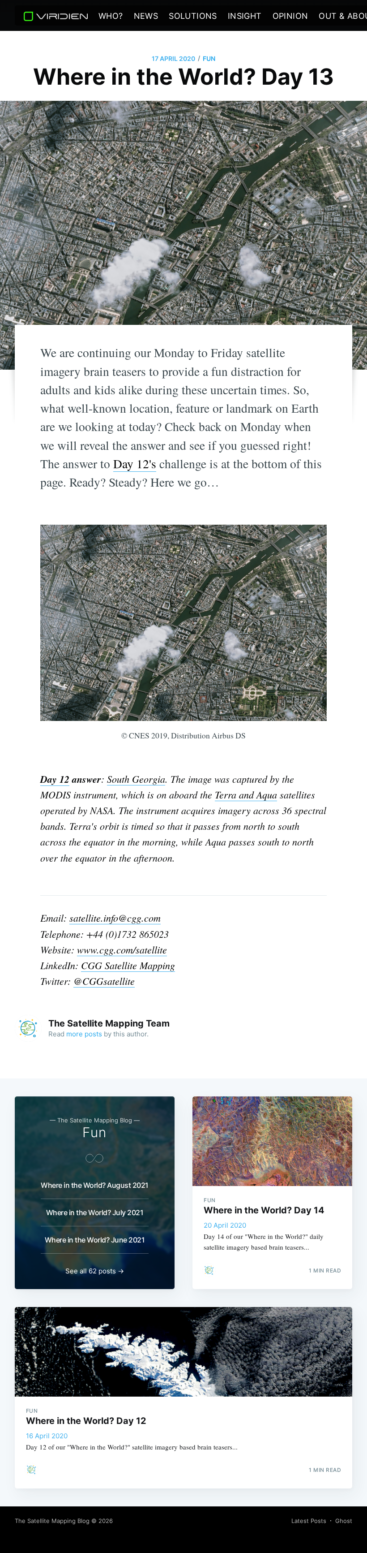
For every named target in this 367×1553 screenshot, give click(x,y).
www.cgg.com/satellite (122, 949)
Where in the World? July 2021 (95, 1212)
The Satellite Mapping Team (109, 1023)
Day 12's (134, 463)
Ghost (343, 1520)
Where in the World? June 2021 (95, 1239)
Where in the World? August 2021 (95, 1185)
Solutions (193, 16)
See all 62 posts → (94, 1271)
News (146, 16)
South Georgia (136, 778)
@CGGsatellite (104, 981)
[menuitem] (110, 16)
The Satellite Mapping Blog (52, 1520)
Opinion (290, 16)
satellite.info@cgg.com (115, 917)
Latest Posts (308, 1520)
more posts (84, 1034)
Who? (110, 16)
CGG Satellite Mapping (128, 965)
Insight (245, 16)
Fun (209, 58)
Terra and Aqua (246, 794)
